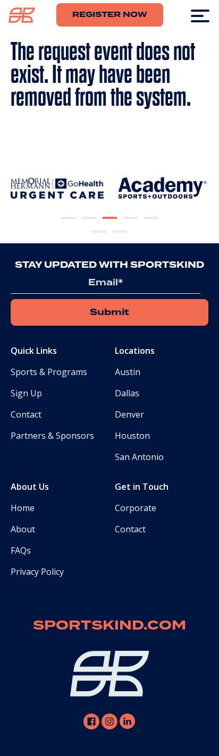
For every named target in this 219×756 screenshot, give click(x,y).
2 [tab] (89, 226)
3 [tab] (109, 226)
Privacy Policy (37, 571)
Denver (129, 414)
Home (23, 508)
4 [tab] (130, 226)
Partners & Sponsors (52, 435)
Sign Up (26, 393)
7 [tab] (120, 240)
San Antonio (139, 457)
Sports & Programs (49, 372)
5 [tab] (151, 226)
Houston (132, 435)
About (23, 529)
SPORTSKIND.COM (109, 626)
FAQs (21, 550)
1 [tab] (68, 226)
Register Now (109, 15)
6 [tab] (99, 240)
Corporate (135, 508)
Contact (26, 414)
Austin (127, 372)
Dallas (127, 393)
